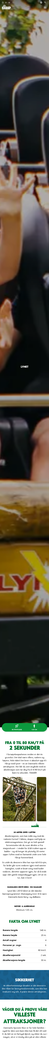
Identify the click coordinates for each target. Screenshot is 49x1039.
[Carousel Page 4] (27, 825)
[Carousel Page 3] (20, 825)
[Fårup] (6, 7)
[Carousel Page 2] (13, 825)
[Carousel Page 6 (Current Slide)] (42, 825)
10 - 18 (6, 2)
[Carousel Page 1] (6, 825)
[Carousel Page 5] (35, 825)
